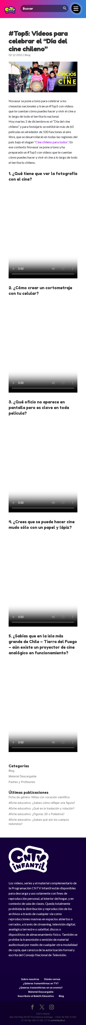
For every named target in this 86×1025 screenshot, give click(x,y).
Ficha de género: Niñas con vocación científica (39, 797)
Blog (27, 55)
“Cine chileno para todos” (51, 142)
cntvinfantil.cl (57, 1020)
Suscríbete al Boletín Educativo (36, 996)
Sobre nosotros (30, 979)
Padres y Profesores (22, 782)
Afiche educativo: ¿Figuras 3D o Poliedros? (36, 814)
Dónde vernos (52, 979)
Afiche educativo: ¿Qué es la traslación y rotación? (41, 808)
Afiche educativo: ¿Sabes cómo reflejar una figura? (42, 802)
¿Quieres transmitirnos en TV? (41, 983)
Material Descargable (22, 776)
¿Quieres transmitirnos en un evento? (41, 987)
